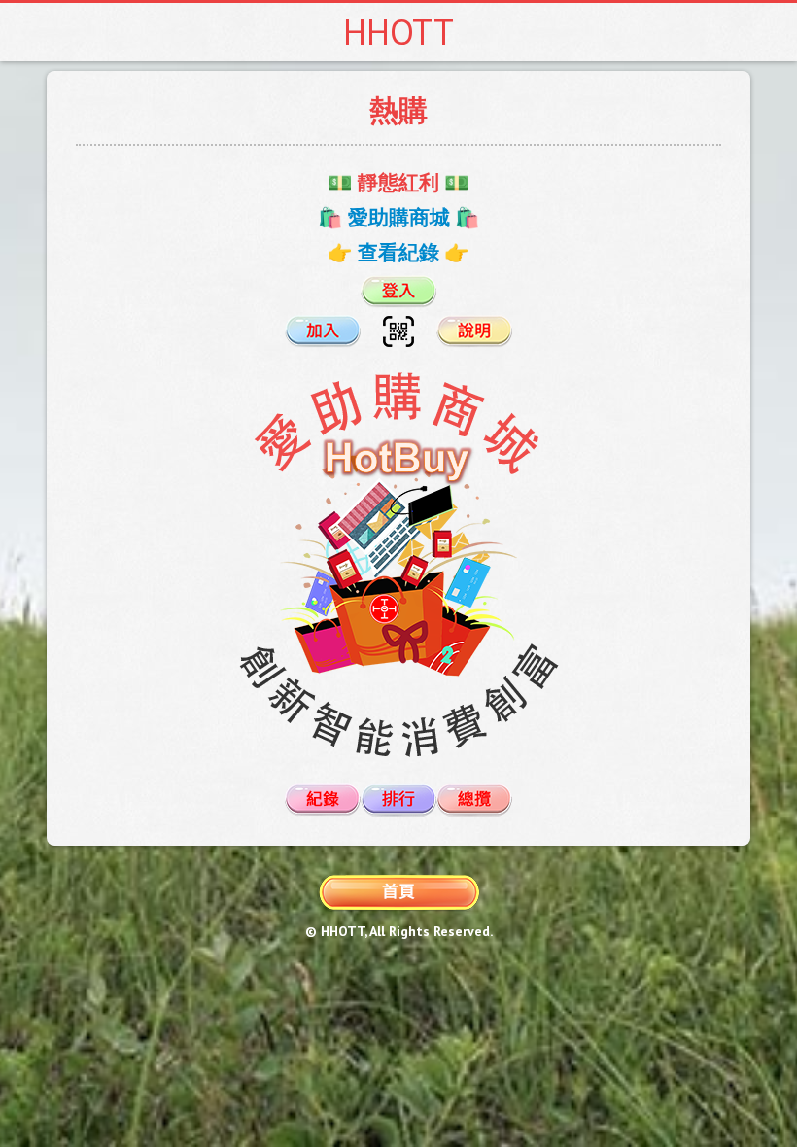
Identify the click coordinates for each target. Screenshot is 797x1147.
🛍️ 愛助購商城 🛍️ (399, 217)
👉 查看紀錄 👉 (398, 252)
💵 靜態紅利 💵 (398, 182)
